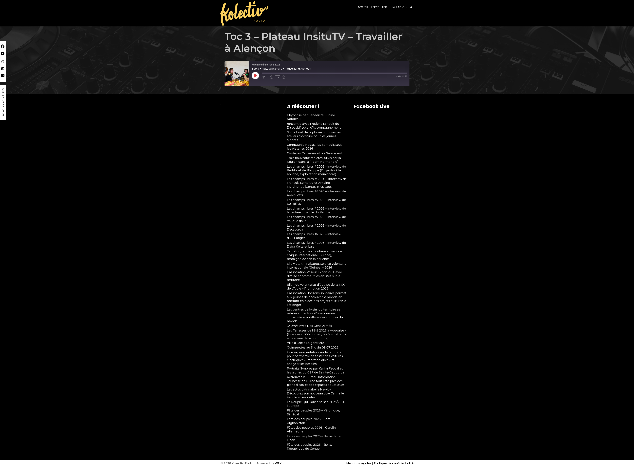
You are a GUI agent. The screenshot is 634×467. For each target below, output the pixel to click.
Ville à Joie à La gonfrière (305, 343)
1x (278, 77)
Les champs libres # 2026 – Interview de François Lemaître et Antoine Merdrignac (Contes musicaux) (317, 183)
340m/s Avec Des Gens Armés (309, 326)
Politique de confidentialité (393, 463)
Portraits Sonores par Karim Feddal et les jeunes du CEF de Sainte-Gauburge (315, 370)
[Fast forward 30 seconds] (285, 77)
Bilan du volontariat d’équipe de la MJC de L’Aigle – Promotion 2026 (316, 286)
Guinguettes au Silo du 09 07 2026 (312, 347)
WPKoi (279, 463)
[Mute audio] (265, 77)
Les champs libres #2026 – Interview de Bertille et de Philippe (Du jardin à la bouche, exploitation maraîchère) (316, 170)
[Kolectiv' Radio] (244, 13)
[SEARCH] (411, 7)
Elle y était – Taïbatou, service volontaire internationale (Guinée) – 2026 (317, 265)
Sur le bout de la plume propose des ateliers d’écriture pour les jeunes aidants (314, 136)
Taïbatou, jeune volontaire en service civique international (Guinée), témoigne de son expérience (314, 255)
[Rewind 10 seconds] (271, 77)
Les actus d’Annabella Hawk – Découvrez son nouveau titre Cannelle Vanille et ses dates (315, 393)
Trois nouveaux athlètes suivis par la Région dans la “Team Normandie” (314, 160)
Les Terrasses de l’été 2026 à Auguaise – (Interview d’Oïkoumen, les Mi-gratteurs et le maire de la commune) (316, 334)
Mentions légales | (359, 463)
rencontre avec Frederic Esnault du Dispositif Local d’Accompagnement (314, 125)
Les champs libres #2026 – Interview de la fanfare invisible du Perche (316, 210)
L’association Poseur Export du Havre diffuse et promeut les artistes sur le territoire (314, 276)
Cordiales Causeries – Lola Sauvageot (314, 153)
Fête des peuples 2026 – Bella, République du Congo (309, 446)
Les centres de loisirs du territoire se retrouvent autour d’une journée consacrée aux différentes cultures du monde (315, 315)
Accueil (363, 7)
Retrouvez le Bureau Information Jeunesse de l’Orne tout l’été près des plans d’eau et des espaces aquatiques (316, 381)
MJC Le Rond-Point (3, 102)
